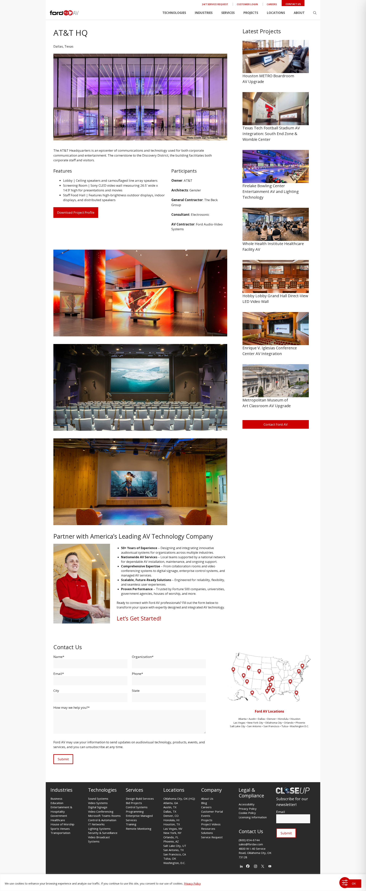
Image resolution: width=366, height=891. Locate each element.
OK (354, 883)
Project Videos (211, 824)
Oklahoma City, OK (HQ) (179, 798)
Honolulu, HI (171, 820)
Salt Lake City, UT (174, 846)
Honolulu (283, 719)
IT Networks (96, 824)
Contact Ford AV (276, 424)
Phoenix (300, 722)
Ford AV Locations (269, 711)
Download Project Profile (75, 212)
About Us (207, 798)
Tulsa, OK (169, 858)
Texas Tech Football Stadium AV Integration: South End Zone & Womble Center (271, 133)
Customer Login (247, 4)
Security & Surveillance (102, 833)
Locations (276, 13)
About (299, 13)
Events (205, 816)
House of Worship (62, 824)
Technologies (174, 13)
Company (211, 790)
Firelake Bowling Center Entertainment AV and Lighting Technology (270, 191)
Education (57, 803)
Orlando (289, 722)
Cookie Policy (247, 813)
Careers (272, 4)
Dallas (262, 719)
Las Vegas (239, 722)
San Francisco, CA (174, 854)
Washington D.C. (299, 726)
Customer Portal (212, 811)
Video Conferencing (100, 811)
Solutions (207, 833)
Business (56, 798)
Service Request (212, 837)
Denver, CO (171, 816)
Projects (250, 13)
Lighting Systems (99, 828)
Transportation (60, 833)
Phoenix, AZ (171, 841)
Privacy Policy (192, 883)
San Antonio (254, 726)
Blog (204, 803)
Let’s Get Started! (139, 618)
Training (131, 824)
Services (228, 13)
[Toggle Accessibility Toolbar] (345, 883)
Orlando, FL (170, 837)
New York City (255, 722)
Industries (204, 13)
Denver (271, 719)
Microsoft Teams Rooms (104, 816)
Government (59, 816)
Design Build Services (140, 798)
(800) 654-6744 (249, 840)
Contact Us (293, 4)
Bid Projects (134, 803)
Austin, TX (170, 807)
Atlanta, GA (170, 803)
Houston (295, 719)
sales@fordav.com (251, 844)
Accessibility (246, 804)
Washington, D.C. (174, 863)
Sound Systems (98, 798)
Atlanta (242, 719)
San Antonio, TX (173, 850)
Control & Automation (102, 820)
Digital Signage (97, 807)
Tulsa (285, 726)
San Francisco (271, 726)
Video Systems (98, 803)
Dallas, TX (169, 811)
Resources (208, 828)
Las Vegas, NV (172, 828)
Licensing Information (253, 817)
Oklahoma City (273, 722)
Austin (252, 719)
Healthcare (58, 820)
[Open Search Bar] (314, 12)
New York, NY (172, 833)
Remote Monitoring (138, 828)
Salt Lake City (237, 726)
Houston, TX (171, 824)
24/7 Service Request (215, 4)
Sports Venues (60, 828)
